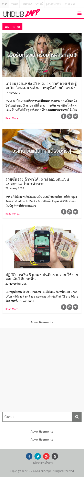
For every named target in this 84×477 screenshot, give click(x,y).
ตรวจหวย (69, 4)
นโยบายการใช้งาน (43, 463)
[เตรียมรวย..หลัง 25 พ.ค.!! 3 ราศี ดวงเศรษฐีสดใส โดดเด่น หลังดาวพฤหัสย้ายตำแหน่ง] (41, 35)
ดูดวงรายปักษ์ (53, 4)
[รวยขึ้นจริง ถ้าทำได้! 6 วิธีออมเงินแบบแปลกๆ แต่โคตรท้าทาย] (41, 131)
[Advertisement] (42, 370)
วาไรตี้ (39, 4)
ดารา (4, 4)
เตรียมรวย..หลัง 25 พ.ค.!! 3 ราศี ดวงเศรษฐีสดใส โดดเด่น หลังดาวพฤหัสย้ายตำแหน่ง (41, 85)
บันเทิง (14, 4)
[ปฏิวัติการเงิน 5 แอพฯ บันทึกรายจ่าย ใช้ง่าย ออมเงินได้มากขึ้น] (41, 227)
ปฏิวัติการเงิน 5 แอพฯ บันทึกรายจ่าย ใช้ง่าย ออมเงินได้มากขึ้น (42, 277)
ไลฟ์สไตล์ (26, 4)
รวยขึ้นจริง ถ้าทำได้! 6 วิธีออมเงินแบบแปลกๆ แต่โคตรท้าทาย (37, 181)
